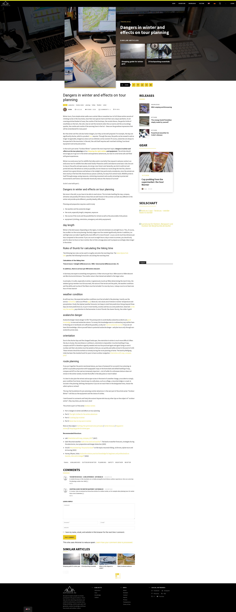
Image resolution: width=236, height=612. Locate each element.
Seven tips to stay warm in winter (80, 421)
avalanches (71, 105)
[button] (220, 3)
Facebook (156, 590)
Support (142, 262)
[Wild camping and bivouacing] (144, 108)
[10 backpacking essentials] (159, 51)
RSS (165, 593)
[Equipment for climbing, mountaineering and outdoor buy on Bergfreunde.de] (156, 226)
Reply (71, 483)
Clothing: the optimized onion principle (90, 426)
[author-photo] (143, 189)
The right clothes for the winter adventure (83, 414)
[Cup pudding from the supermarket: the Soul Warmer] (156, 162)
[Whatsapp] (142, 85)
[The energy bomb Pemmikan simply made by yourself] (144, 121)
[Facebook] (134, 85)
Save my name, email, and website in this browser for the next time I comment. (95, 532)
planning (88, 105)
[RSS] (162, 593)
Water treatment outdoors (125, 566)
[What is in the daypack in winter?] (108, 559)
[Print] (151, 85)
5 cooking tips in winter (77, 418)
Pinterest (156, 593)
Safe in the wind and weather (90, 442)
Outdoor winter (80, 105)
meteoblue (72, 302)
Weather (99, 105)
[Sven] (65, 109)
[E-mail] (146, 85)
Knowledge (126, 22)
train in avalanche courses (114, 325)
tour (90, 136)
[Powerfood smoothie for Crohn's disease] (144, 134)
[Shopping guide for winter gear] (132, 51)
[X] (152, 596)
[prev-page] (64, 572)
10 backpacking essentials (159, 61)
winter (104, 105)
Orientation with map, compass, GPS (80, 438)
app (89, 302)
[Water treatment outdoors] (126, 559)
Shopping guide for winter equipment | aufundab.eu (86, 489)
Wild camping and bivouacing (161, 107)
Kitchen (154, 117)
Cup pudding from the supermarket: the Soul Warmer (153, 182)
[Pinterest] (138, 85)
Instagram (167, 590)
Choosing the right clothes (97, 151)
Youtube (161, 596)
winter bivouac (109, 426)
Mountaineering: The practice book (81, 448)
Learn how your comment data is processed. (114, 542)
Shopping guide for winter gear (132, 62)
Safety (93, 105)
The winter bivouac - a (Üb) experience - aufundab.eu (86, 477)
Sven (70, 109)
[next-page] (67, 572)
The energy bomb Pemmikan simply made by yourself (161, 121)
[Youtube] (157, 596)
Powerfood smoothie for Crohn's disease (160, 134)
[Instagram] (162, 591)
